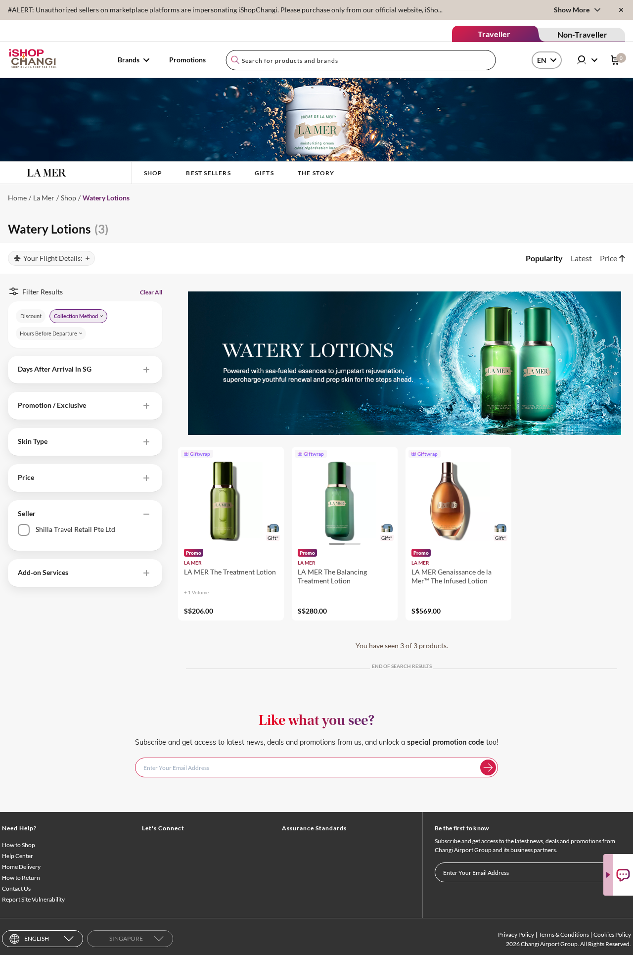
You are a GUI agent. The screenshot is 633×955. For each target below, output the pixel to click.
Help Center (17, 856)
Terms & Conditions (564, 934)
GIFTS (264, 173)
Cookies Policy (612, 934)
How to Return (21, 877)
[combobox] (361, 60)
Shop (153, 173)
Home (17, 197)
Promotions (187, 59)
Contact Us (16, 888)
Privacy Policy (516, 934)
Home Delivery (21, 866)
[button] (85, 370)
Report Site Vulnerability (33, 899)
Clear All (151, 292)
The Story (316, 173)
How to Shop (18, 845)
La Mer (43, 197)
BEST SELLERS (208, 173)
